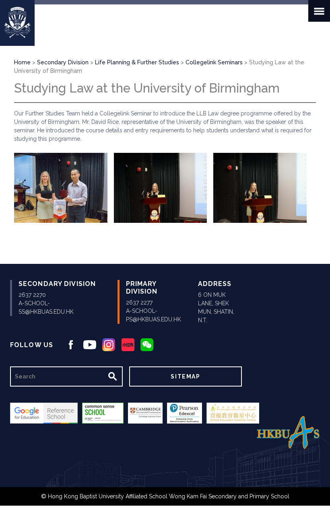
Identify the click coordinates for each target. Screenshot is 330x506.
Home (22, 62)
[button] (60, 188)
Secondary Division (63, 62)
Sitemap (185, 376)
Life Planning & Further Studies (137, 62)
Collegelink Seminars (214, 62)
